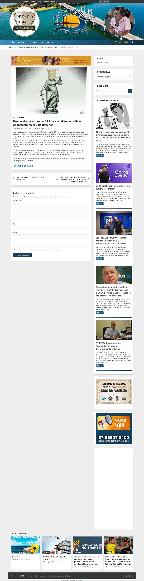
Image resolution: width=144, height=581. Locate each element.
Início (13, 42)
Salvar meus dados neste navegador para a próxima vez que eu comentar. (40, 250)
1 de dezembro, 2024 (20, 128)
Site (14, 241)
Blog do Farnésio (27, 576)
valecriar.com (66, 576)
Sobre (35, 42)
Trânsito (78, 552)
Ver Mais (99, 155)
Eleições (109, 552)
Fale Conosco (47, 42)
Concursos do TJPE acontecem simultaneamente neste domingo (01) (32, 178)
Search (130, 91)
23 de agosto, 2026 (18, 559)
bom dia (15, 557)
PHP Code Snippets (64, 580)
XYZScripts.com (80, 580)
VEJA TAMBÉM (19, 534)
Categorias (23, 42)
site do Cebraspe (39, 158)
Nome (15, 224)
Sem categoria (19, 118)
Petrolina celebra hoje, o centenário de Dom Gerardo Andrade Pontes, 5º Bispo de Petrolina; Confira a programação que (71, 179)
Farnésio (30, 128)
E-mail (15, 232)
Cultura (46, 552)
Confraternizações (19, 552)
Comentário (17, 200)
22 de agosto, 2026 (49, 562)
